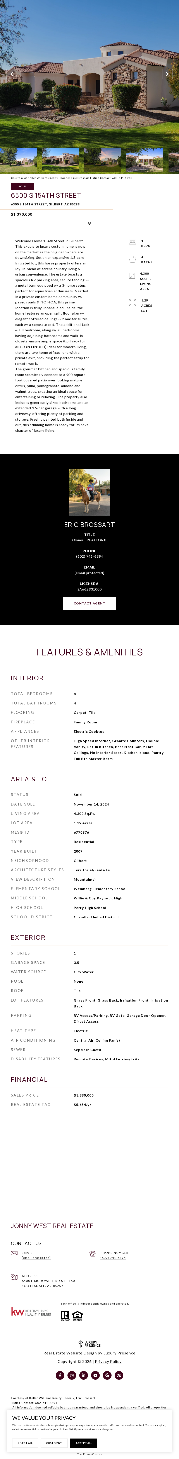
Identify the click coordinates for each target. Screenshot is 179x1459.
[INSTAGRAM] (71, 1375)
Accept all (84, 1443)
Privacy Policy (108, 1361)
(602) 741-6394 (89, 556)
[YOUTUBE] (95, 1375)
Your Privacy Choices (89, 1454)
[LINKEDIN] (83, 1375)
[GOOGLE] (107, 1375)
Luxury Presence (119, 1353)
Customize (54, 1443)
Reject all (25, 1443)
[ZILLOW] (119, 1375)
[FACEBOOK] (60, 1375)
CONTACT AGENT (89, 603)
